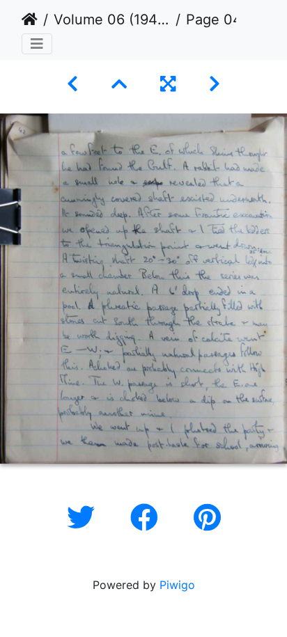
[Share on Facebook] (148, 518)
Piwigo (177, 585)
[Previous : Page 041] (72, 84)
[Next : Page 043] (214, 84)
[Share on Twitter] (84, 518)
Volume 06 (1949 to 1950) (112, 19)
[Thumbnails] (119, 84)
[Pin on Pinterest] (207, 518)
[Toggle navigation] (37, 43)
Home (30, 19)
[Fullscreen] (168, 84)
